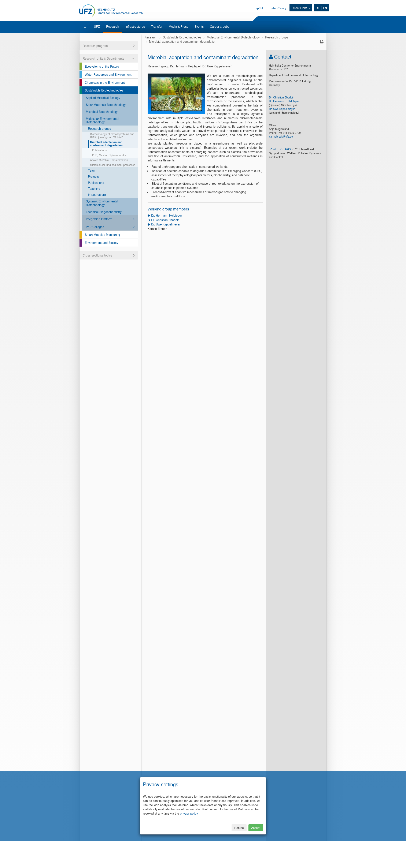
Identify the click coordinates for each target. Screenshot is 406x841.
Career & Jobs (219, 26)
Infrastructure (97, 195)
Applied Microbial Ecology (103, 98)
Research (112, 26)
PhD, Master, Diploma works (109, 155)
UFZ (97, 26)
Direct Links (300, 8)
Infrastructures (135, 26)
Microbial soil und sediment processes (112, 165)
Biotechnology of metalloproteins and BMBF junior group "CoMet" (112, 135)
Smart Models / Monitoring (102, 234)
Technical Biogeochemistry (104, 212)
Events (199, 26)
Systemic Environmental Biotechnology (102, 203)
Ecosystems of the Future (102, 66)
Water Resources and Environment (108, 74)
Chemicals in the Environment (105, 82)
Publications (99, 150)
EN (325, 8)
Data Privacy (277, 8)
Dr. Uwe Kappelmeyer (165, 224)
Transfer (156, 26)
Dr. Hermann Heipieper (166, 215)
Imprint (258, 8)
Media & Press (178, 26)
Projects (93, 176)
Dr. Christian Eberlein (165, 220)
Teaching (94, 188)
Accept (255, 828)
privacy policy (189, 813)
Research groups (99, 128)
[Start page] (85, 26)
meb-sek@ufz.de (283, 136)
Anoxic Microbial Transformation (109, 160)
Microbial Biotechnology (102, 111)
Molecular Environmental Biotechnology (102, 120)
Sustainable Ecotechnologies (104, 90)
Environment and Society (101, 242)
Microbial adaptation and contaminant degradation (106, 143)
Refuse (239, 828)
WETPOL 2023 (282, 149)
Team (92, 170)
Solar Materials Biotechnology (106, 104)
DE (318, 8)
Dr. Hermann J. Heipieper (284, 101)
